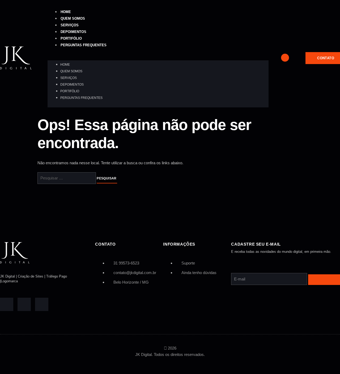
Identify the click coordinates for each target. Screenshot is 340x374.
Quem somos (73, 18)
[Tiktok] (24, 304)
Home (66, 12)
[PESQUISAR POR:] (67, 178)
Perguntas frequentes (84, 45)
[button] (158, 57)
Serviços (70, 25)
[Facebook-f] (6, 304)
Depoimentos (73, 32)
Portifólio (71, 38)
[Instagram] (41, 304)
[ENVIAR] (324, 279)
